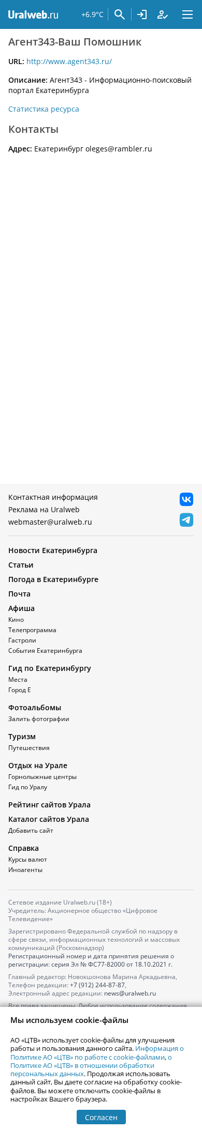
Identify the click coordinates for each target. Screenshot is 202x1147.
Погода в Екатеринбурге (53, 579)
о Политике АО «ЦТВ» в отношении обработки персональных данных (91, 1065)
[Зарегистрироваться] (162, 14)
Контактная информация (53, 497)
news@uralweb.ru (130, 993)
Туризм (22, 736)
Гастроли (22, 640)
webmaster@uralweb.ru (50, 522)
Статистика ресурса (43, 109)
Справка (23, 848)
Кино (16, 619)
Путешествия (29, 747)
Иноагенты (25, 869)
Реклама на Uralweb (44, 509)
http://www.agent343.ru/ (69, 61)
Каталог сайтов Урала (48, 819)
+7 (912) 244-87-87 (97, 985)
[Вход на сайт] (142, 14)
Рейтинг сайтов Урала (49, 804)
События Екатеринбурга (45, 650)
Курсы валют (27, 859)
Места (17, 679)
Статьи (21, 565)
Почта (19, 594)
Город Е (19, 689)
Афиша (21, 608)
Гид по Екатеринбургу (49, 668)
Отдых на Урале (37, 765)
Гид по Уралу (27, 787)
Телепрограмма (32, 629)
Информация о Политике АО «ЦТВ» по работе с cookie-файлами (97, 1052)
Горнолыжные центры (42, 776)
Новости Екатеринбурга (52, 550)
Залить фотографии (38, 718)
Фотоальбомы (34, 707)
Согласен (101, 1117)
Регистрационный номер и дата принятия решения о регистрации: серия (91, 960)
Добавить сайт (30, 830)
